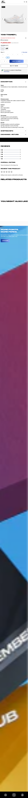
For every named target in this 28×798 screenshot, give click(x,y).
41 (7, 57)
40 (3, 58)
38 (18, 55)
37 (13, 55)
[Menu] (14, 795)
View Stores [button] (6, 71)
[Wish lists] (24, 1)
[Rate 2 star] (4, 172)
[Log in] (22, 794)
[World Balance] (3, 2)
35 (3, 55)
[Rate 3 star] (7, 172)
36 (8, 55)
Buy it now (14, 65)
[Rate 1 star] (2, 172)
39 (23, 55)
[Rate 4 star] (9, 172)
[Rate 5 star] (11, 172)
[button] (26, 2)
